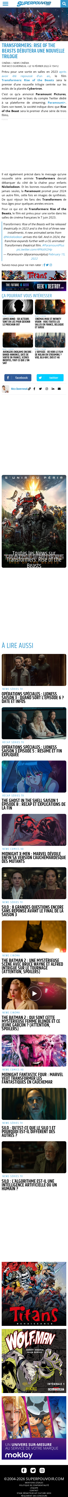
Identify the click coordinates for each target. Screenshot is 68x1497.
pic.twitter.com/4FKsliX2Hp (34, 249)
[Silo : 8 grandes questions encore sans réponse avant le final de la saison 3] (34, 883)
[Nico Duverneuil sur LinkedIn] (53, 389)
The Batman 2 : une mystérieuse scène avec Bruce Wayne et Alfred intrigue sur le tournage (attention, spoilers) (32, 966)
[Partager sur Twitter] (50, 377)
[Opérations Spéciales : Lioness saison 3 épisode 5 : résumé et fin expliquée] (34, 723)
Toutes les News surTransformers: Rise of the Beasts (34, 558)
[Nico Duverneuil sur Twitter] (40, 389)
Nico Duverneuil (16, 66)
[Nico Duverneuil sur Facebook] (34, 389)
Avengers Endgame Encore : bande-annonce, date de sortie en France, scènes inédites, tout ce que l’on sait (18, 357)
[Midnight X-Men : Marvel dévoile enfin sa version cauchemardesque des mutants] (34, 830)
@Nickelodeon (12, 237)
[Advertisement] (34, 144)
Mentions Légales (34, 1482)
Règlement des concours (34, 1495)
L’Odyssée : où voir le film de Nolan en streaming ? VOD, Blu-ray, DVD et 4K (49, 355)
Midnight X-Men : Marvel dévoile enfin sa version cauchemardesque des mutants (34, 858)
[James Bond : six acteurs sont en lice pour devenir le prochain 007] (18, 306)
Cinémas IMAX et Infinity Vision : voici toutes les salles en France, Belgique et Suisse (49, 323)
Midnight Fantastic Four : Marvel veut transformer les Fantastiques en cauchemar (32, 1078)
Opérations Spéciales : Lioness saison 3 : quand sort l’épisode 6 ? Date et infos (33, 698)
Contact (34, 1490)
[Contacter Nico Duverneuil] (59, 389)
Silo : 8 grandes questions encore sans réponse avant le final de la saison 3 (32, 911)
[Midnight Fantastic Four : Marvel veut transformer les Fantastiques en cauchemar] (34, 1051)
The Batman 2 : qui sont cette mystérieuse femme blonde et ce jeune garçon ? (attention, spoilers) (31, 1023)
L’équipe (34, 1488)
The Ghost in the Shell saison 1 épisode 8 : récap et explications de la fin (34, 804)
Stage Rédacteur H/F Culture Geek (34, 1493)
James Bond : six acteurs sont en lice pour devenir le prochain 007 (16, 322)
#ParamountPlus (53, 245)
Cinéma (6, 63)
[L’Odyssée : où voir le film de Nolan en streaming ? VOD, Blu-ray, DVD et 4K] (50, 340)
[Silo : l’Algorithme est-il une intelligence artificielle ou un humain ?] (34, 1157)
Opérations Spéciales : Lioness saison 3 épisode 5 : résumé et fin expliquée (32, 751)
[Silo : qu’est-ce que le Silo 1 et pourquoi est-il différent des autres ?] (34, 1104)
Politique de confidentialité (34, 1485)
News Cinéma (21, 63)
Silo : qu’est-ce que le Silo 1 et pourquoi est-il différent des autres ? (29, 1132)
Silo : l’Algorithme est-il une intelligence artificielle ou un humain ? (29, 1185)
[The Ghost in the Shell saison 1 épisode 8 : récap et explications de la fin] (34, 777)
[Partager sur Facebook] (18, 377)
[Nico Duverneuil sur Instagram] (46, 389)
